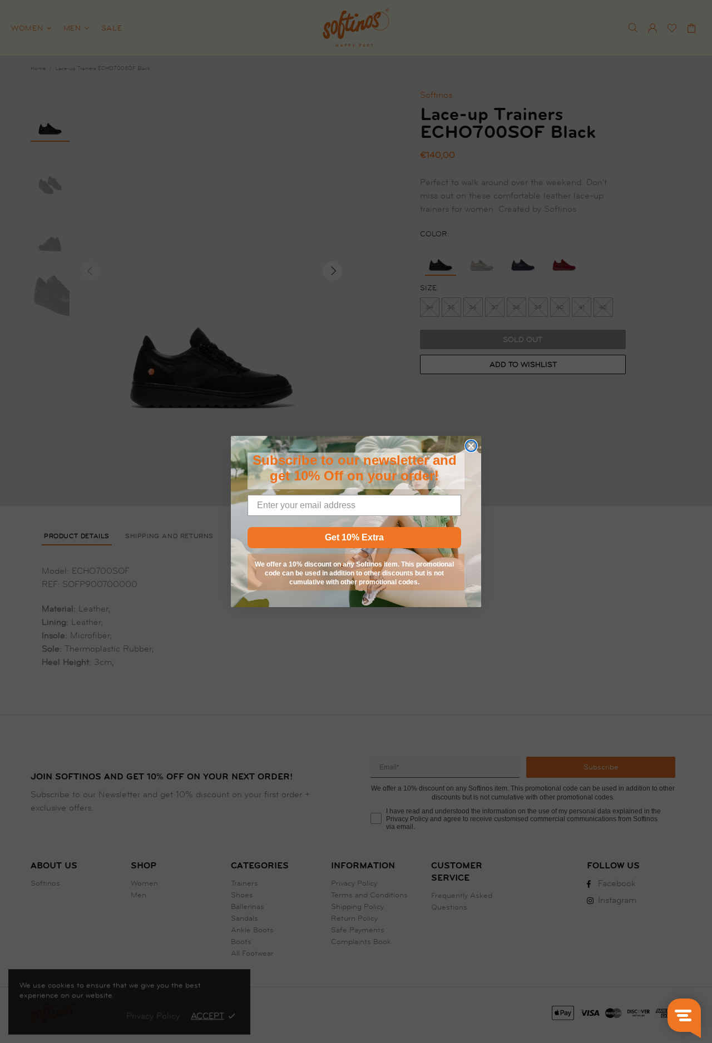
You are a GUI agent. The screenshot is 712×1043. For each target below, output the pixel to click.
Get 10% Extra (354, 537)
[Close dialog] (471, 445)
